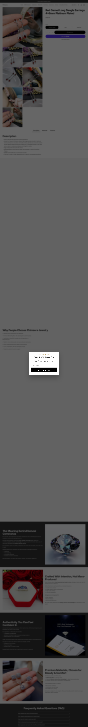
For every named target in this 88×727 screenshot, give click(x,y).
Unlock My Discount (44, 370)
